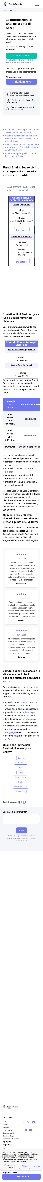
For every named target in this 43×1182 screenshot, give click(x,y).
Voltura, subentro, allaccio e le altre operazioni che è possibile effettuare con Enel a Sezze (22, 147)
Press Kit (6, 1127)
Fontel (20, 782)
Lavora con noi (8, 1130)
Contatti (5, 1124)
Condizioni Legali (8, 1136)
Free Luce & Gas (20, 787)
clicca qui (24, 840)
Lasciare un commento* (15, 812)
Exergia (21, 772)
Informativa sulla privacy (11, 1139)
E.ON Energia (20, 763)
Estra (21, 768)
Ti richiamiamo (21, 81)
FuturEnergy (20, 791)
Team (4, 1121)
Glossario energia (8, 1133)
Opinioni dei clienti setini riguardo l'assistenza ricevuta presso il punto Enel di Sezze (22, 138)
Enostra (21, 758)
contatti (23, 455)
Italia (4, 1148)
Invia (21, 830)
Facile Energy (20, 777)
